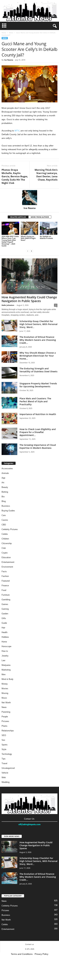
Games (5, 604)
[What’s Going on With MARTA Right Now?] (29, 228)
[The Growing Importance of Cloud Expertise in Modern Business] (9, 449)
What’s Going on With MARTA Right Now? (28, 238)
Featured (6, 581)
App (3, 478)
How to (5, 651)
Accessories (7, 468)
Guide (4, 623)
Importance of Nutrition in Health (38, 414)
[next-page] (31, 251)
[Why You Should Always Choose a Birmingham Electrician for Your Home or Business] (9, 357)
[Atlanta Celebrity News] (29, 11)
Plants (4, 726)
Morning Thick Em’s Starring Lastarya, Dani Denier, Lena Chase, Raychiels (46, 174)
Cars (4, 515)
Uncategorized (8, 768)
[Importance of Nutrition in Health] (9, 418)
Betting (5, 492)
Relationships (8, 730)
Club (4, 548)
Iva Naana (8, 60)
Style (4, 749)
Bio (3, 496)
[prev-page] (27, 251)
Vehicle (5, 773)
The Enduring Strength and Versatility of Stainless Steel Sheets (38, 370)
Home (4, 33)
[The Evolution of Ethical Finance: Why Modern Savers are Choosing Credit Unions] (9, 341)
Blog (4, 501)
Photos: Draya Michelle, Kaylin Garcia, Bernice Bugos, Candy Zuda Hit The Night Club (15, 176)
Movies (5, 688)
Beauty (5, 487)
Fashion (5, 576)
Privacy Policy (41, 954)
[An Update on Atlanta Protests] (48, 228)
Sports (5, 745)
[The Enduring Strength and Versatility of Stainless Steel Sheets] (9, 373)
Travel (4, 763)
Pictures (5, 721)
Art (3, 482)
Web (4, 777)
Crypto (5, 553)
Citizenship (7, 543)
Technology (7, 754)
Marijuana (6, 665)
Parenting (6, 712)
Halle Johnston (8, 305)
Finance (5, 585)
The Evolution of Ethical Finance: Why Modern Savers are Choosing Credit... (38, 339)
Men (4, 674)
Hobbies (5, 637)
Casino (5, 520)
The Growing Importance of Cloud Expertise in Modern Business (38, 446)
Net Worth (6, 702)
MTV (16, 130)
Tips (4, 759)
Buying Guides (8, 510)
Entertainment (8, 562)
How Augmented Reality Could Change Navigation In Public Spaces (29, 299)
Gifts (4, 618)
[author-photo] (29, 197)
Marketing (6, 670)
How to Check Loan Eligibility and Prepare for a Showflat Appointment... (38, 432)
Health (4, 632)
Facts (4, 571)
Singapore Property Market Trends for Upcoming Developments (38, 385)
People (5, 716)
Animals (5, 473)
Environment (7, 567)
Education (6, 557)
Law (3, 660)
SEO (4, 735)
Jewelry (5, 656)
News (11, 33)
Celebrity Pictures (10, 529)
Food (4, 590)
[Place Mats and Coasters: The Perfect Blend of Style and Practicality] (9, 403)
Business (6, 506)
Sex (3, 740)
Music (4, 698)
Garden (5, 613)
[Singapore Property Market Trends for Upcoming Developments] (9, 388)
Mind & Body (7, 679)
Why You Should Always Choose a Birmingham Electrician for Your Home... (38, 355)
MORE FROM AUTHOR (40, 217)
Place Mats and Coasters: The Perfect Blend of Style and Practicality (35, 401)
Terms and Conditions (22, 954)
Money (5, 684)
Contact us (29, 944)
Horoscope (6, 646)
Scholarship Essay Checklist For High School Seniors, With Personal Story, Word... (38, 324)
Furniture (6, 595)
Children (5, 539)
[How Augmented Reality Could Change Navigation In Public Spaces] (29, 276)
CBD (4, 525)
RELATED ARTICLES (18, 217)
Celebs (5, 534)
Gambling (6, 599)
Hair (3, 627)
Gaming (5, 609)
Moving (5, 693)
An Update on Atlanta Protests (46, 237)
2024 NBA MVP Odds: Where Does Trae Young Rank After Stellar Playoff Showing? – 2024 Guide (10, 241)
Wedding (5, 782)
